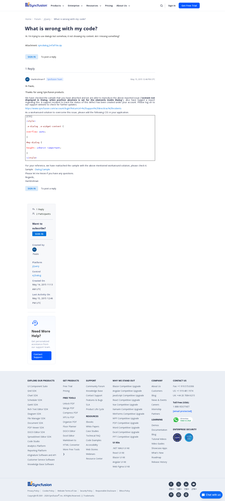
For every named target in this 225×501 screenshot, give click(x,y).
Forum (37, 19)
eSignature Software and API (42, 455)
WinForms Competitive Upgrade (128, 413)
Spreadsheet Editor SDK (39, 436)
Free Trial (67, 386)
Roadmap (156, 457)
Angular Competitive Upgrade (127, 390)
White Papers (92, 426)
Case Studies (92, 431)
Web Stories (92, 449)
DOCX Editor (69, 431)
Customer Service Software (41, 459)
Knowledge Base (94, 390)
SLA (88, 404)
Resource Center (94, 458)
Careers (155, 404)
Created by (38, 244)
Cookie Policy (48, 491)
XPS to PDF (68, 417)
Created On (38, 280)
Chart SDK (33, 395)
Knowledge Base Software (41, 464)
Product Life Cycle (95, 409)
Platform (37, 262)
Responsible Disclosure (106, 491)
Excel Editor (68, 435)
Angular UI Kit (119, 461)
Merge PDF (68, 408)
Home (28, 19)
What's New (157, 452)
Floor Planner (69, 426)
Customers (157, 390)
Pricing (109, 5)
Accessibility (92, 444)
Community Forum (95, 386)
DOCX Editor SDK (36, 432)
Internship (156, 409)
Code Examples (93, 440)
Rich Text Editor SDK (38, 409)
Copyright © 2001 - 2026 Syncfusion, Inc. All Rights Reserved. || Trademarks (61, 495)
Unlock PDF (69, 403)
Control (36, 271)
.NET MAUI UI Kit (121, 448)
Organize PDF (70, 421)
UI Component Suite (38, 386)
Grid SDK (32, 390)
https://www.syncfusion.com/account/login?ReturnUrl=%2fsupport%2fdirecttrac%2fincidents (73, 108)
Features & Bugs (94, 400)
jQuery (47, 19)
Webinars (90, 454)
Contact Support (38, 356)
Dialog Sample (42, 169)
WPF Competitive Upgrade (126, 418)
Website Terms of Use (67, 491)
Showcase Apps (159, 448)
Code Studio (34, 441)
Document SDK (35, 422)
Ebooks (89, 421)
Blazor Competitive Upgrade (127, 386)
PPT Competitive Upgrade (125, 436)
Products (56, 5)
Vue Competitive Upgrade (125, 404)
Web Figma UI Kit (121, 466)
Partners (156, 413)
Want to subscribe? (39, 226)
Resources (92, 5)
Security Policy (86, 491)
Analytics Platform (37, 445)
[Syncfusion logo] (36, 4)
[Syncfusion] (40, 483)
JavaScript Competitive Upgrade (128, 395)
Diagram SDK (34, 413)
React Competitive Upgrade (126, 400)
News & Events (159, 400)
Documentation (159, 429)
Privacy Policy (33, 491)
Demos (155, 425)
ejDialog (36, 275)
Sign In (172, 5)
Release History (159, 461)
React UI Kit (118, 452)
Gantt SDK (33, 404)
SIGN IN (32, 56)
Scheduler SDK (35, 400)
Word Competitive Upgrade (126, 427)
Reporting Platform (37, 450)
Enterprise (73, 5)
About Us (121, 5)
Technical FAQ (93, 435)
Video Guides (158, 443)
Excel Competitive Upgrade (126, 432)
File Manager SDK (36, 418)
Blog (154, 395)
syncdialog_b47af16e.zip (50, 45)
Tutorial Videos (159, 439)
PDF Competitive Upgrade (126, 422)
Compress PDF (70, 412)
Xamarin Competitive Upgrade (127, 409)
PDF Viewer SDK (36, 427)
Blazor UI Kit (119, 457)
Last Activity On (41, 294)
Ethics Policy (124, 491)
